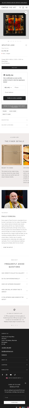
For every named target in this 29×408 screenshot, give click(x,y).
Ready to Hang (7, 114)
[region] (14, 315)
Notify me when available (14, 98)
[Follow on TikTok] (15, 375)
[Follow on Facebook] (2, 375)
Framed (5, 111)
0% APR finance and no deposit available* (14, 2)
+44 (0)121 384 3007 (6, 347)
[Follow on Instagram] (6, 375)
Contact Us (4, 354)
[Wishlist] (26, 45)
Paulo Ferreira (5, 48)
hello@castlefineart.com (7, 351)
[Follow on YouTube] (11, 375)
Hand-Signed (12, 111)
